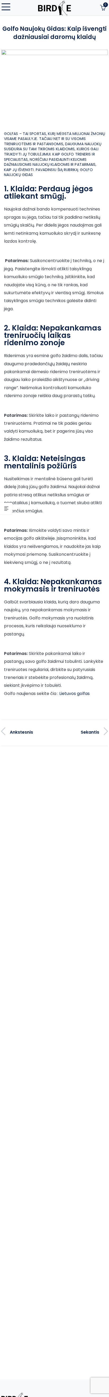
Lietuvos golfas (74, 693)
